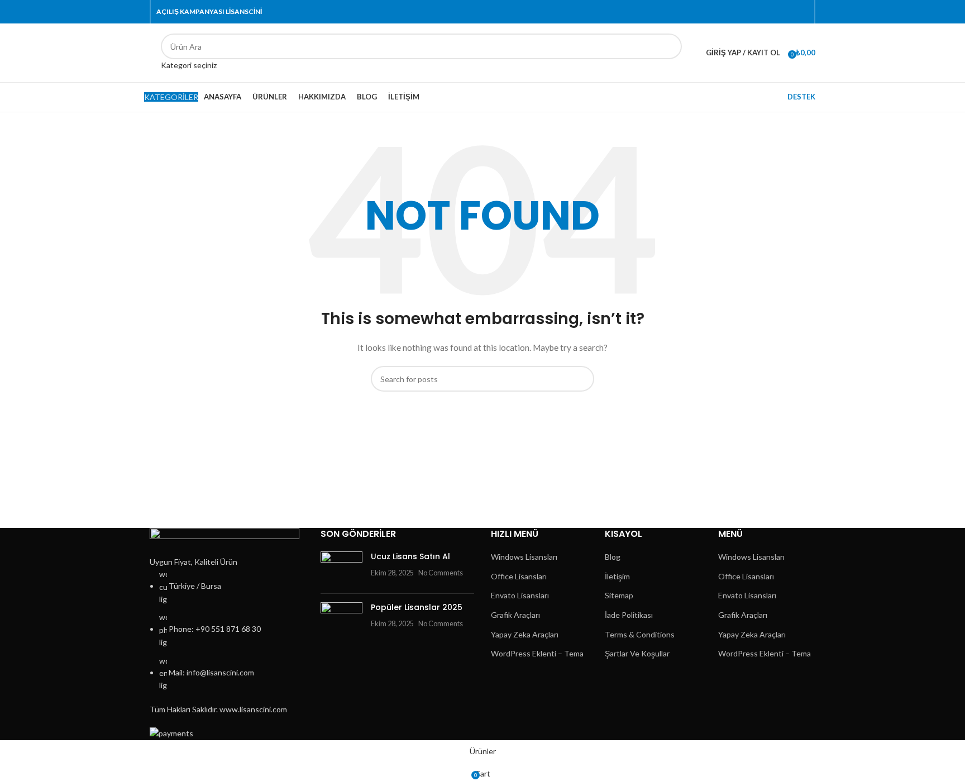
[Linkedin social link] (776, 12)
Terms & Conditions (640, 634)
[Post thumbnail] (341, 568)
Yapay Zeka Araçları (524, 634)
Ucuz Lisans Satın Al (410, 556)
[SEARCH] (669, 53)
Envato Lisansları (520, 595)
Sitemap (619, 595)
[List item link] (227, 630)
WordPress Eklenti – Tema (537, 653)
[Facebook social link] (738, 12)
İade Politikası (629, 615)
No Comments (440, 573)
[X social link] (750, 12)
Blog (612, 556)
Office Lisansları (519, 576)
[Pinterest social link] (763, 12)
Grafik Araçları (515, 615)
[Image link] (224, 540)
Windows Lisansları (524, 556)
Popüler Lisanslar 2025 (416, 607)
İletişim (617, 576)
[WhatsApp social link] (789, 12)
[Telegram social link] (802, 12)
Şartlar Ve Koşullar (637, 653)
